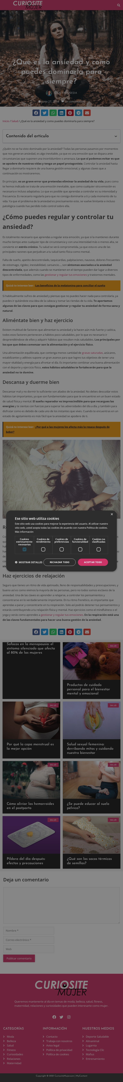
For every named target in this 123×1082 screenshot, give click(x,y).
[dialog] (61, 541)
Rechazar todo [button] (60, 562)
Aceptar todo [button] (93, 562)
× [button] (112, 514)
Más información (24, 531)
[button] (28, 562)
